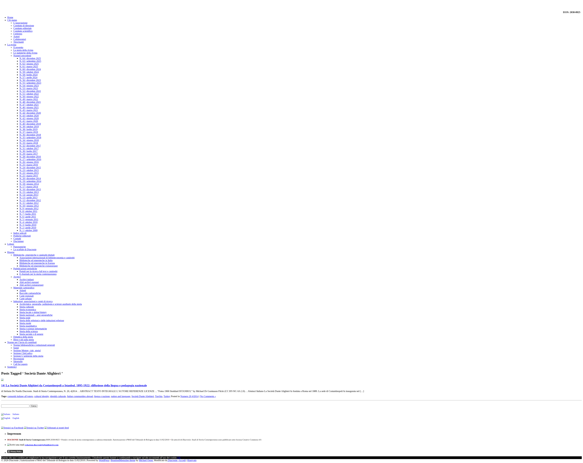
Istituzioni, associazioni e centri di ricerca (33, 301)
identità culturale (58, 396)
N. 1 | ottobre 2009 (28, 230)
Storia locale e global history (33, 312)
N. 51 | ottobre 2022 (29, 94)
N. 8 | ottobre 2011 (28, 211)
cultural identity (41, 396)
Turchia (158, 396)
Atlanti (22, 290)
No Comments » (208, 396)
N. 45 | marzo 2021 (28, 110)
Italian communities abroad (80, 396)
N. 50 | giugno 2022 (29, 96)
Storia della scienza (28, 331)
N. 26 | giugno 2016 (29, 162)
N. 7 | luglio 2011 (27, 214)
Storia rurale (25, 323)
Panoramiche (19, 246)
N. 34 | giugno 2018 (29, 140)
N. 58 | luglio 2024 (28, 74)
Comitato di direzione (23, 25)
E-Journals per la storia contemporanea (37, 274)
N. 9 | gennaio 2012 (28, 208)
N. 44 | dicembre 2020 (30, 113)
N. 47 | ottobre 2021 (29, 104)
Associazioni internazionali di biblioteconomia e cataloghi (47, 257)
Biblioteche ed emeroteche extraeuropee (38, 266)
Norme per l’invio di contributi (22, 342)
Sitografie (18, 361)
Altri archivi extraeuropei (31, 285)
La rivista (11, 44)
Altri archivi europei (29, 282)
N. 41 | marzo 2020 (28, 121)
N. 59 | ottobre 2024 (29, 72)
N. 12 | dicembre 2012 (30, 200)
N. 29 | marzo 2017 (28, 154)
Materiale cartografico (23, 287)
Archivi (17, 276)
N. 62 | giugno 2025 (29, 64)
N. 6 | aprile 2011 (27, 216)
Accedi (182, 460)
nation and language (120, 396)
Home (10, 17)
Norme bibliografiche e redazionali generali (34, 345)
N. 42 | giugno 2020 (29, 118)
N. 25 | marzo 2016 (28, 165)
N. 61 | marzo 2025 (28, 66)
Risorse (10, 252)
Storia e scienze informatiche (33, 328)
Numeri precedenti (22, 55)
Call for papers (20, 364)
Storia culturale (26, 307)
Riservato (191, 460)
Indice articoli (19, 233)
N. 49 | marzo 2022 (28, 99)
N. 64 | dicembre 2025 (30, 58)
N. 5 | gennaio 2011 (28, 219)
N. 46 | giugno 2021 (29, 107)
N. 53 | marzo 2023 (28, 88)
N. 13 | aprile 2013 (28, 197)
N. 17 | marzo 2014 (28, 186)
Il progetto (18, 47)
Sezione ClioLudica (22, 353)
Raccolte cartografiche (30, 293)
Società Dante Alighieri (142, 396)
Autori (16, 36)
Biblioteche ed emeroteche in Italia (36, 260)
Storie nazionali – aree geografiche (36, 315)
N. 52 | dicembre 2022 (30, 91)
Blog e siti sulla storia (23, 339)
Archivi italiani (26, 279)
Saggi (16, 347)
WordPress (104, 460)
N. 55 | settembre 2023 (30, 83)
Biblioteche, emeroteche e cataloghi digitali (34, 255)
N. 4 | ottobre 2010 (28, 222)
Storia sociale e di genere (31, 334)
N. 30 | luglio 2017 (28, 151)
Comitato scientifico (22, 31)
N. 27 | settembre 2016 (30, 159)
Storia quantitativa (28, 326)
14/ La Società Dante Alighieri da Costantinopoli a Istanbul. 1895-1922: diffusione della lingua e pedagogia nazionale (74, 385)
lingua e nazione (102, 396)
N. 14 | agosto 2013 (28, 195)
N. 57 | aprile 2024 (28, 77)
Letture (10, 244)
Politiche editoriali (22, 236)
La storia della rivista (23, 50)
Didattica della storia (23, 337)
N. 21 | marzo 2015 (28, 175)
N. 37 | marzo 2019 (28, 132)
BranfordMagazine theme (123, 460)
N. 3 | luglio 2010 (27, 225)
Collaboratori (19, 39)
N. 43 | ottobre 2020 (29, 115)
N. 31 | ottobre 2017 (29, 148)
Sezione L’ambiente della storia (28, 356)
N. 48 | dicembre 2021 (30, 102)
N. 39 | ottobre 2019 (29, 126)
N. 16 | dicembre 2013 (30, 189)
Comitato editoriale (22, 28)
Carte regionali (26, 296)
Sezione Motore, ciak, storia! (27, 350)
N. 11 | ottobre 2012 (29, 203)
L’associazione (20, 23)
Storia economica (27, 309)
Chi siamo (12, 20)
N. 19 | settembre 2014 (30, 181)
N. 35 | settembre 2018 (30, 137)
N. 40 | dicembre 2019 (30, 124)
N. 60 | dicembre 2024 (30, 69)
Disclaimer (18, 241)
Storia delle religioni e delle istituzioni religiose (41, 320)
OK (179, 457)
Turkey (167, 396)
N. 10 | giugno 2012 (29, 205)
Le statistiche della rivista (25, 53)
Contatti (17, 238)
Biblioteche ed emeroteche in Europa (37, 263)
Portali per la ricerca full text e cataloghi (38, 271)
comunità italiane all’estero (20, 396)
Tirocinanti (18, 42)
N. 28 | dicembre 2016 (30, 156)
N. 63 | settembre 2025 (30, 61)
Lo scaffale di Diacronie (24, 249)
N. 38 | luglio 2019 (28, 129)
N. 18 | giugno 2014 (29, 184)
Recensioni (18, 358)
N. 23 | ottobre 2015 (29, 170)
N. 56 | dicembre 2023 (30, 80)
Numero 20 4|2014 (189, 396)
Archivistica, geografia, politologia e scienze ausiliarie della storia (50, 304)
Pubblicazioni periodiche (25, 268)
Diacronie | (173, 460)
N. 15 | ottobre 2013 (29, 192)
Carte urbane (25, 298)
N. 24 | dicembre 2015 (30, 167)
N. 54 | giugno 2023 (29, 85)
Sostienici (12, 367)
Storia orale (24, 317)
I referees (17, 33)
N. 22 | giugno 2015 (29, 173)
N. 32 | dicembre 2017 (30, 145)
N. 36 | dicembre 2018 (30, 134)
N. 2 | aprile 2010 (27, 227)
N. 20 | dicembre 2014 (30, 178)
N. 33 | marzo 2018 (28, 143)
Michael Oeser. (146, 460)
